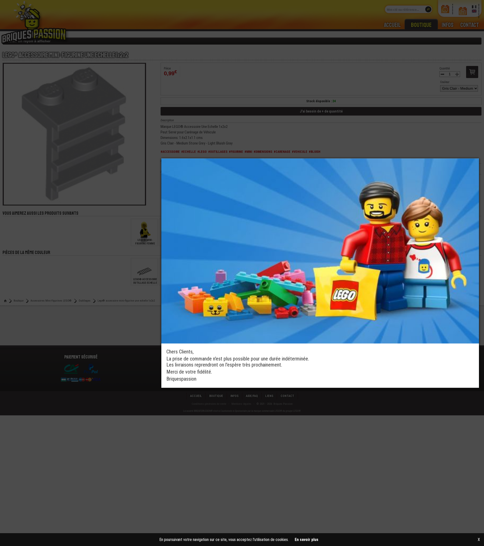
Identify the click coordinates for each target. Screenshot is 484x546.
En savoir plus (306, 539)
